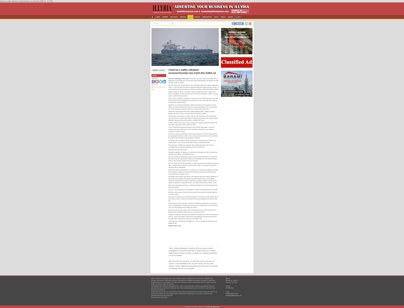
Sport (216, 17)
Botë (190, 17)
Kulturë (197, 17)
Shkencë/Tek (207, 17)
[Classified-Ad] (236, 67)
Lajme (158, 17)
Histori (223, 17)
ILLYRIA (163, 10)
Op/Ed (230, 17)
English (238, 17)
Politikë (165, 17)
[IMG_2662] (236, 54)
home (152, 17)
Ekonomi (183, 17)
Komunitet (174, 17)
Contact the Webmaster (213, 306)
